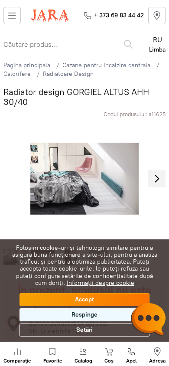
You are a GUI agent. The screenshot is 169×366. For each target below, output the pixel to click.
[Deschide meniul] (12, 15)
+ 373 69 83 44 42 (119, 15)
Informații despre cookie (100, 283)
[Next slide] (157, 178)
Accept (84, 299)
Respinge (85, 314)
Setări (84, 329)
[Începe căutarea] (128, 44)
